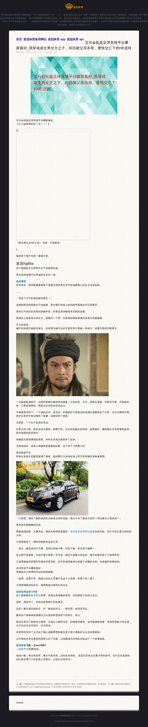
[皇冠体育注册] (74, 9)
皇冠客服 (84, 721)
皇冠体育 (68, 721)
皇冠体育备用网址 (80, 531)
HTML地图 (93, 716)
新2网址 (90, 721)
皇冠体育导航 (59, 721)
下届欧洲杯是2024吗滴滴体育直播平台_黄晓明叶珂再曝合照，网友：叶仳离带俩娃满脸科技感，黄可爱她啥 (64, 684)
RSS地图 (85, 716)
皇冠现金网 (76, 721)
